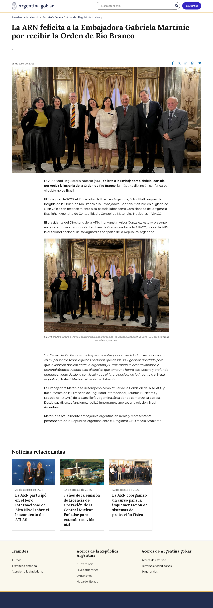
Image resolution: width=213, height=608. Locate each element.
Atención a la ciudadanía (27, 571)
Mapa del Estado (87, 581)
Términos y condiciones (156, 566)
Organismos (84, 575)
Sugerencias (149, 571)
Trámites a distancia (24, 566)
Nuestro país (85, 564)
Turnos (16, 560)
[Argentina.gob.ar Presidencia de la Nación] (32, 6)
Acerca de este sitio (153, 560)
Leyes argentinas (87, 570)
